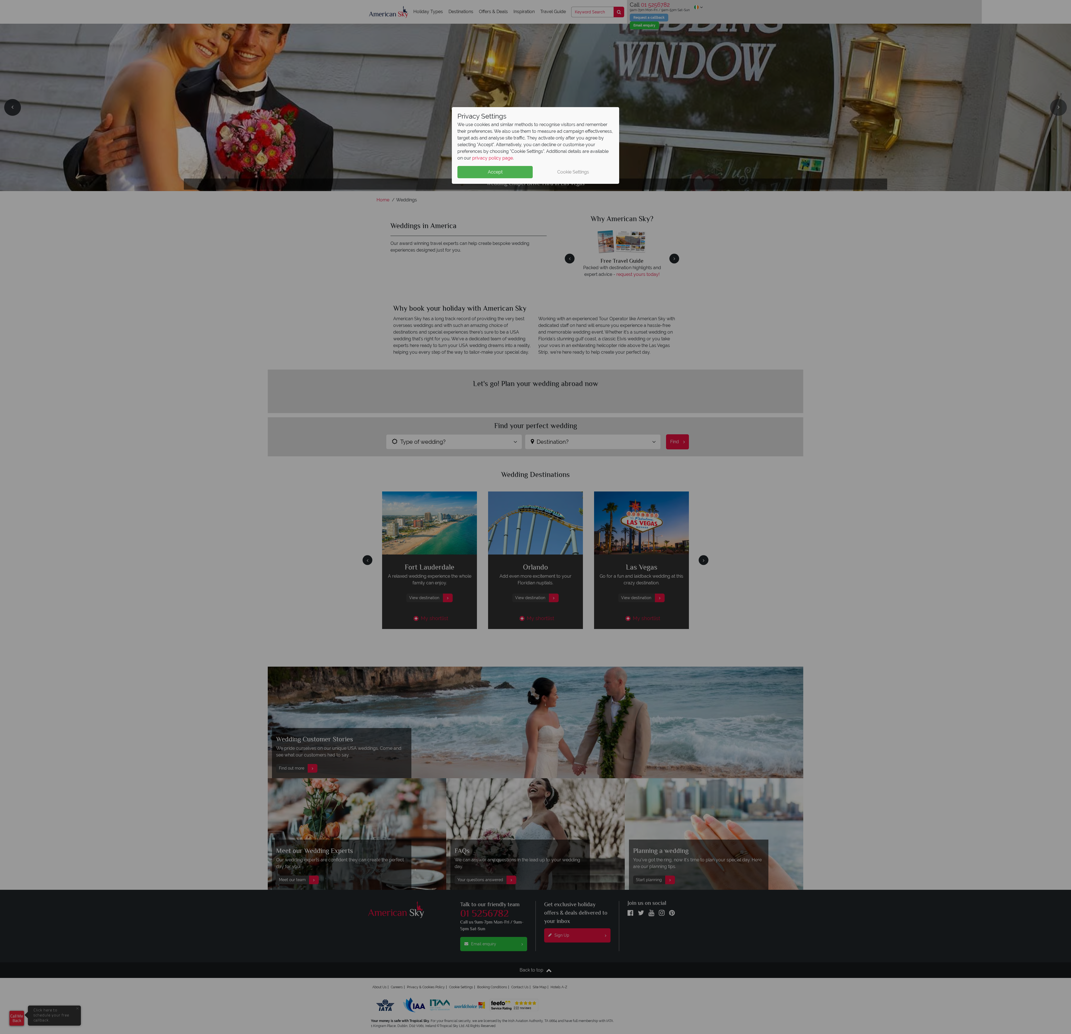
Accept (495, 172)
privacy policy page (492, 158)
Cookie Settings (573, 172)
